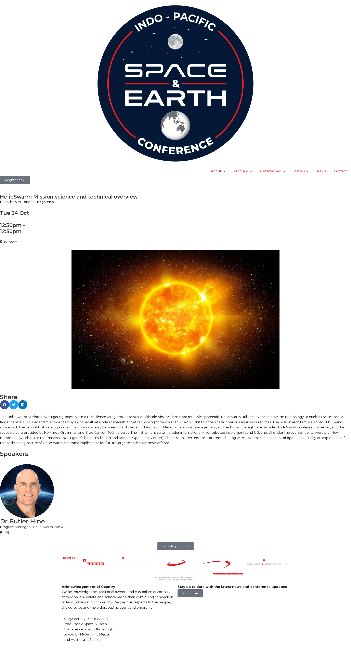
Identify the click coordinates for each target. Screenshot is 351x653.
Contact (340, 171)
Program (241, 171)
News (321, 171)
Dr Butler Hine (22, 521)
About (216, 171)
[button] (4, 404)
